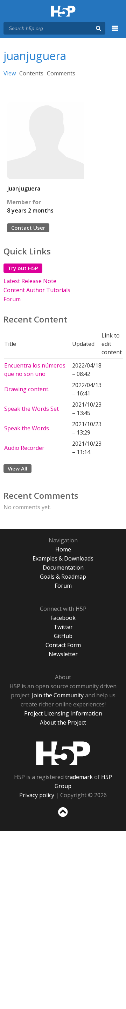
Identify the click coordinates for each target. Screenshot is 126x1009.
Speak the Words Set (31, 409)
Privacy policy (36, 795)
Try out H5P (23, 268)
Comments (61, 73)
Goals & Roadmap (63, 576)
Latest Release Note (30, 281)
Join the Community (58, 695)
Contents (31, 73)
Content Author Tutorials (37, 290)
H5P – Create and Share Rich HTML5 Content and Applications (63, 12)
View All (17, 468)
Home (63, 549)
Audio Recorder (24, 448)
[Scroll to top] (63, 817)
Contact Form (63, 645)
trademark (79, 777)
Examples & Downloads (63, 558)
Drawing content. (26, 389)
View (10, 73)
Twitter (63, 627)
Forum (12, 299)
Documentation (63, 567)
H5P (63, 753)
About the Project (63, 722)
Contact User (28, 227)
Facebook (63, 618)
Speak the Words (26, 428)
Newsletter (63, 654)
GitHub (63, 636)
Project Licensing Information (63, 713)
